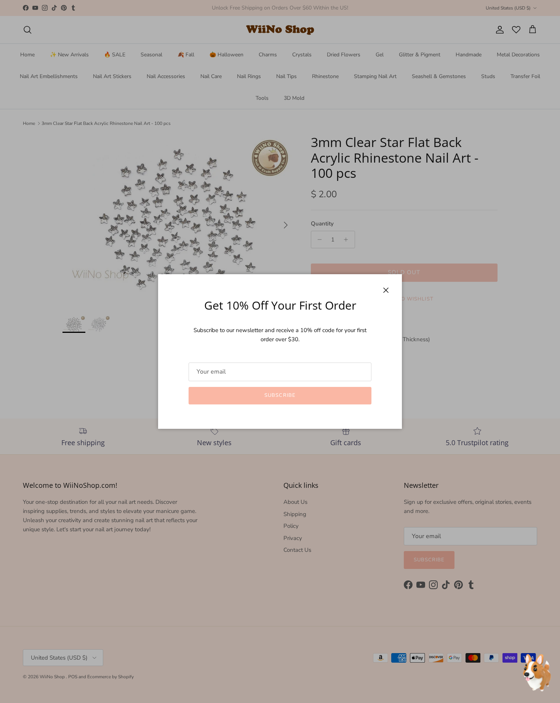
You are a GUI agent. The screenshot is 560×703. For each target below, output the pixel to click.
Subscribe (279, 395)
